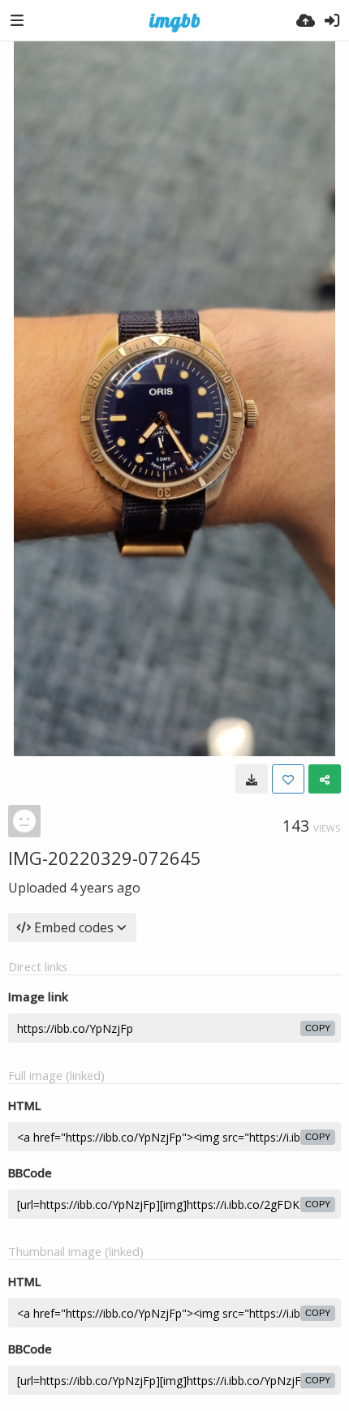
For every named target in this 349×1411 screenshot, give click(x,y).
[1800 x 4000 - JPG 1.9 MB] (251, 779)
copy (317, 1028)
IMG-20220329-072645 (104, 857)
